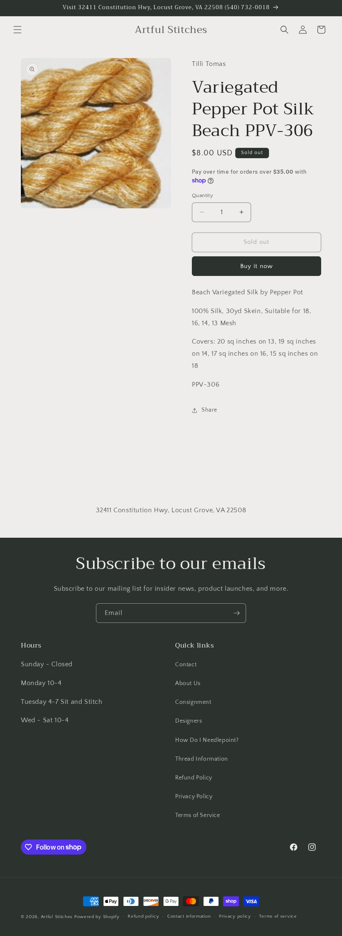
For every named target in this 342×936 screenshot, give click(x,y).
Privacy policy (235, 916)
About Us (188, 683)
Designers (188, 721)
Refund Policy (193, 777)
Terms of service (278, 916)
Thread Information (201, 759)
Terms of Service (197, 815)
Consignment (193, 702)
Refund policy (143, 916)
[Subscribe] (236, 613)
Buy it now (256, 266)
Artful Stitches (57, 916)
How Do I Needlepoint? (207, 740)
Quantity (202, 195)
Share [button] (209, 410)
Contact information (189, 916)
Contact (185, 664)
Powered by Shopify (97, 916)
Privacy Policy (193, 796)
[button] (17, 29)
